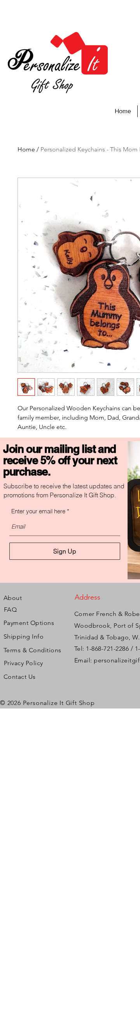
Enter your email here (38, 511)
